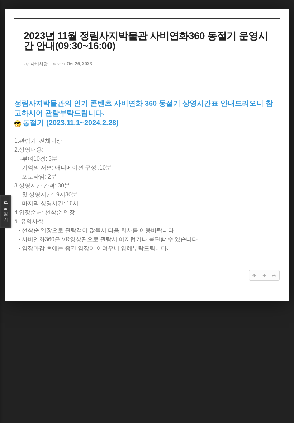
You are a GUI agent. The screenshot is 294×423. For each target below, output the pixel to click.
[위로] (254, 275)
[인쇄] (274, 275)
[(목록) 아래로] (264, 275)
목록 (6, 211)
